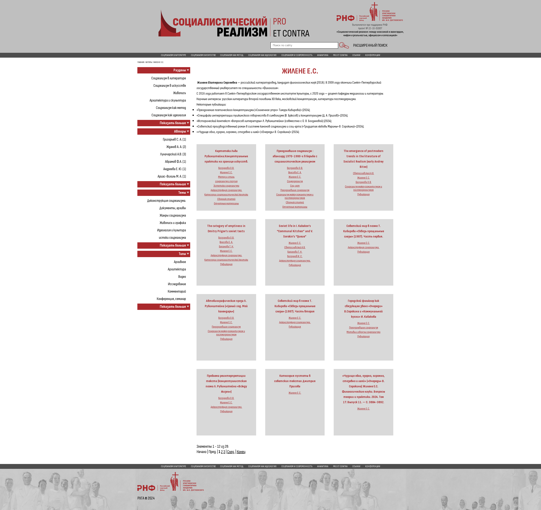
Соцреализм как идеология (262, 55)
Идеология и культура (171, 230)
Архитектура (177, 269)
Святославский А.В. (363, 173)
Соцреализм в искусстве (203, 55)
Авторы (149, 62)
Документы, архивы (172, 208)
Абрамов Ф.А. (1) (175, 161)
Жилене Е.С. (226, 172)
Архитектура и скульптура (168, 100)
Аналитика (322, 55)
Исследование (177, 284)
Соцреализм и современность (296, 55)
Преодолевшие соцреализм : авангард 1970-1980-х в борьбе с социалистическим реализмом (295, 156)
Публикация (363, 194)
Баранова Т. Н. (226, 246)
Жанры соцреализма (173, 215)
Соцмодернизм (295, 181)
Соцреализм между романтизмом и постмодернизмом (294, 196)
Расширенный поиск (370, 45)
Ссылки (356, 55)
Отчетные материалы (226, 203)
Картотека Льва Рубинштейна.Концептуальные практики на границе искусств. (226, 156)
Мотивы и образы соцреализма (363, 332)
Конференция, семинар (171, 299)
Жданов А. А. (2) (176, 147)
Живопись (179, 93)
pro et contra (340, 55)
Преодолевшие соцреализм (294, 190)
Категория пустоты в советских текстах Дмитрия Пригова (295, 381)
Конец (241, 451)
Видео (182, 276)
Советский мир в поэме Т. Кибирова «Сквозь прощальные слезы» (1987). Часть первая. (363, 231)
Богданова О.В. (226, 168)
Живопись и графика (173, 223)
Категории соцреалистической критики (226, 194)
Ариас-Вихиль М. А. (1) (172, 176)
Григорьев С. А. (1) (174, 139)
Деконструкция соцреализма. (166, 200)
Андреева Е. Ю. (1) (174, 169)
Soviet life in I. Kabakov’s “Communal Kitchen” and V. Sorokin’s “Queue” (295, 231)
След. (231, 451)
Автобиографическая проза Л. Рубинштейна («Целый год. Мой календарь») (226, 306)
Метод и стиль (226, 177)
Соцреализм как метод (231, 55)
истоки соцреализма (172, 237)
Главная (140, 62)
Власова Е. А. (295, 172)
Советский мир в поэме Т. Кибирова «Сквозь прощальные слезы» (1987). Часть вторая (295, 306)
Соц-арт (295, 185)
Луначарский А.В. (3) (173, 154)
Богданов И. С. (294, 256)
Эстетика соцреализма (226, 185)
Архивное (180, 262)
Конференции (372, 55)
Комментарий (177, 291)
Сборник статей (226, 199)
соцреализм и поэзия (226, 181)
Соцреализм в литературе (173, 55)
